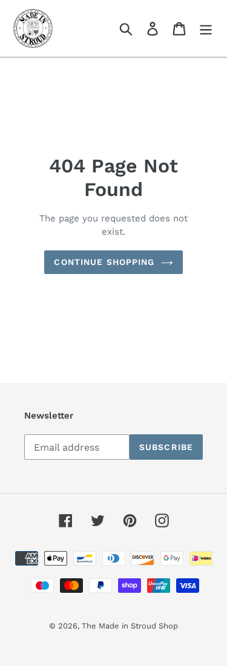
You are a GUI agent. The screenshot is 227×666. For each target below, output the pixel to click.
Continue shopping (104, 262)
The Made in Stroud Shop (130, 625)
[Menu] (205, 28)
